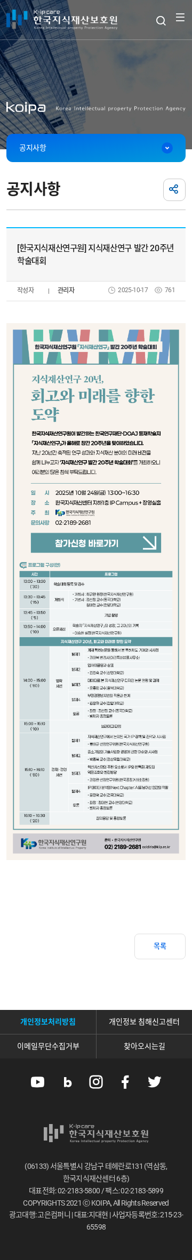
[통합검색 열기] (160, 20)
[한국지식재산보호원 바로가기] (61, 20)
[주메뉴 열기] (180, 17)
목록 (160, 946)
